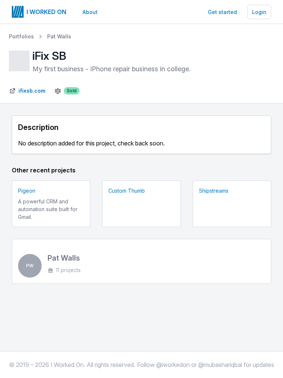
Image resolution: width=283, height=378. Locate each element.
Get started (222, 12)
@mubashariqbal (220, 364)
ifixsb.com (31, 90)
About (90, 12)
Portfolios (21, 36)
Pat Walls (59, 36)
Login (259, 12)
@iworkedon (173, 364)
